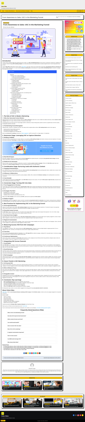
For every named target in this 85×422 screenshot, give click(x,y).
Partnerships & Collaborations (70, 166)
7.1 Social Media (14, 104)
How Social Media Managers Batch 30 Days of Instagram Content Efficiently (31, 406)
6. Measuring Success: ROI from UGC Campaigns (18, 98)
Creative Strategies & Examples (70, 121)
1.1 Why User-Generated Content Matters (18, 76)
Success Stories (68, 178)
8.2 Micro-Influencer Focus (16, 109)
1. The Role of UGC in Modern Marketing (17, 75)
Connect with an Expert (46, 150)
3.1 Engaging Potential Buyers (17, 84)
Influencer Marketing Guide (70, 145)
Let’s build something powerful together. (43, 307)
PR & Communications (69, 171)
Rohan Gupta (32, 368)
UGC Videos (24, 66)
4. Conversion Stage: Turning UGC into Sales (17, 88)
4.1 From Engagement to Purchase (17, 89)
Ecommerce (67, 131)
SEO (66, 173)
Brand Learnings (68, 112)
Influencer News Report (69, 152)
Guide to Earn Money (69, 138)
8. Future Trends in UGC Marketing (16, 107)
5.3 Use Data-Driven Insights (16, 96)
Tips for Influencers (68, 180)
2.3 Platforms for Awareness (16, 82)
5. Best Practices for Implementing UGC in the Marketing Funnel (20, 92)
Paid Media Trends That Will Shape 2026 (72, 66)
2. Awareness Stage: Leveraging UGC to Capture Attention (19, 79)
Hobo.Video (4, 6)
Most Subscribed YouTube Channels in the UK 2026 (73, 57)
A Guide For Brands (68, 98)
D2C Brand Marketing (69, 126)
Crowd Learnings (68, 124)
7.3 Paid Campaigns (15, 106)
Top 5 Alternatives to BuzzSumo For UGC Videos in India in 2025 (15, 349)
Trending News (68, 190)
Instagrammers (68, 157)
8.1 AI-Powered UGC (15, 108)
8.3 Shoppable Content (15, 110)
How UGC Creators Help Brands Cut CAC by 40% (52, 357)
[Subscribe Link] (80, 11)
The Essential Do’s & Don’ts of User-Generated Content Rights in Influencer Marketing (19, 348)
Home (57, 16)
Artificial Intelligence (68, 105)
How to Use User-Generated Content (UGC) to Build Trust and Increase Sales (51, 387)
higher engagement (25, 133)
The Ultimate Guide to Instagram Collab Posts (72, 87)
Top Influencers (68, 185)
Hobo (66, 140)
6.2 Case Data (14, 100)
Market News (68, 159)
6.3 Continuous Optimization (16, 101)
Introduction (12, 74)
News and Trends (68, 164)
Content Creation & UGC (63, 16)
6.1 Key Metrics (14, 99)
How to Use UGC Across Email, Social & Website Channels (13, 357)
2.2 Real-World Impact (15, 81)
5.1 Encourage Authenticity (16, 93)
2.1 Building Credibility (15, 80)
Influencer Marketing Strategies (70, 147)
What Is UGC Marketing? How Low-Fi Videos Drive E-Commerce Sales (11, 387)
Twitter (66, 192)
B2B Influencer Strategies (69, 107)
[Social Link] (74, 415)
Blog (59, 16)
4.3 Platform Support (15, 91)
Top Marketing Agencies (69, 187)
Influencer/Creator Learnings (70, 154)
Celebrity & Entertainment (69, 114)
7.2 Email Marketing (15, 105)
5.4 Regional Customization (16, 97)
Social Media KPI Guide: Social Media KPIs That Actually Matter (52, 406)
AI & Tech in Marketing (69, 100)
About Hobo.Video (13, 113)
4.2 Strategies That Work (16, 90)
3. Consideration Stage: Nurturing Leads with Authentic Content (20, 83)
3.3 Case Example (15, 87)
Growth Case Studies (69, 133)
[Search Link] (78, 11)
